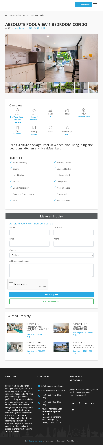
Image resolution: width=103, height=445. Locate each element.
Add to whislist (51, 301)
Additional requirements (19, 261)
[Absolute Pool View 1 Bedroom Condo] (51, 58)
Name (12, 227)
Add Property (84, 5)
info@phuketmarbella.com (52, 386)
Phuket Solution (72, 441)
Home (10, 15)
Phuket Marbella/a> (11, 5)
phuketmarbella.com (34, 441)
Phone (56, 238)
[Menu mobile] (95, 5)
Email (11, 238)
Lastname (58, 227)
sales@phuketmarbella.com (53, 390)
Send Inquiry (51, 294)
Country (12, 250)
